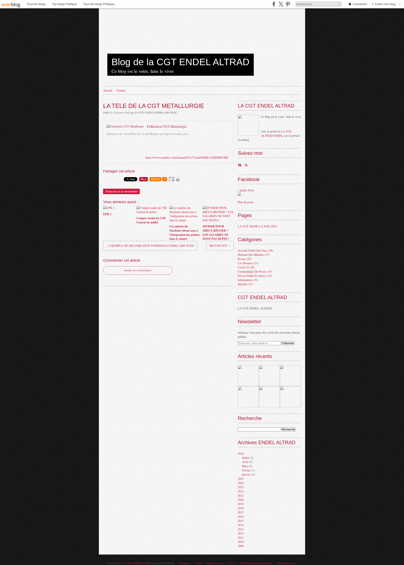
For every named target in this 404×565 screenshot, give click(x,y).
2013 (241, 529)
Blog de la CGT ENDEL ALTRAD (181, 62)
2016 (241, 517)
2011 (241, 538)
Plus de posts (245, 202)
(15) (255, 271)
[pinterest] (287, 4)
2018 (241, 508)
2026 (241, 453)
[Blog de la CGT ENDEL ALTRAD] (248, 125)
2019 (241, 504)
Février (246, 470)
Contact (120, 90)
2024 (241, 483)
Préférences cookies (287, 563)
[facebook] (273, 4)
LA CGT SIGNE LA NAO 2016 (257, 226)
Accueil (107, 90)
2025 (241, 479)
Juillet (245, 458)
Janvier (246, 474)
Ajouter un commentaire (138, 270)
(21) (248, 263)
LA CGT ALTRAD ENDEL (276, 133)
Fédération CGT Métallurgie (167, 126)
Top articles (184, 563)
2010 (241, 542)
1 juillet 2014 (246, 190)
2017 (241, 512)
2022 (241, 491)
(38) (255, 250)
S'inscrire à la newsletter (121, 191)
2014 (241, 525)
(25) (244, 259)
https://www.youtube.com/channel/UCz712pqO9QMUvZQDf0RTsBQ (186, 157)
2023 (241, 487)
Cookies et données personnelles (256, 563)
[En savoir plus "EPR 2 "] (248, 375)
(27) (254, 255)
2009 (241, 546)
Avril (245, 462)
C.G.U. (232, 563)
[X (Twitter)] (280, 4)
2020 (241, 500)
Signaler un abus (215, 563)
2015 (241, 521)
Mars (245, 466)
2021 (241, 495)
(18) (246, 267)
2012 (241, 533)
